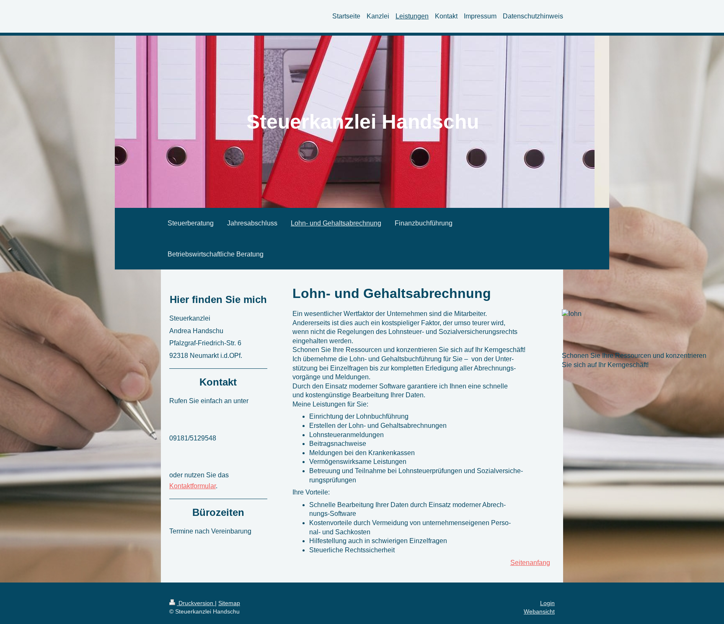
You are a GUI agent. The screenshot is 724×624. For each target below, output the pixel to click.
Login (547, 603)
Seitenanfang (530, 562)
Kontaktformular (192, 485)
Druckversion (196, 603)
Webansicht (539, 611)
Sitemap (229, 603)
